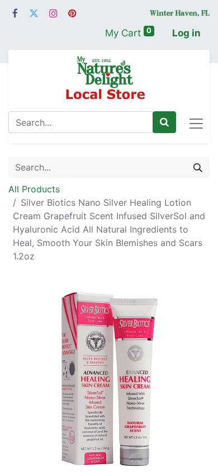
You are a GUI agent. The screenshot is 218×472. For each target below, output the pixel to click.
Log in (186, 33)
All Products (34, 189)
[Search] (164, 122)
